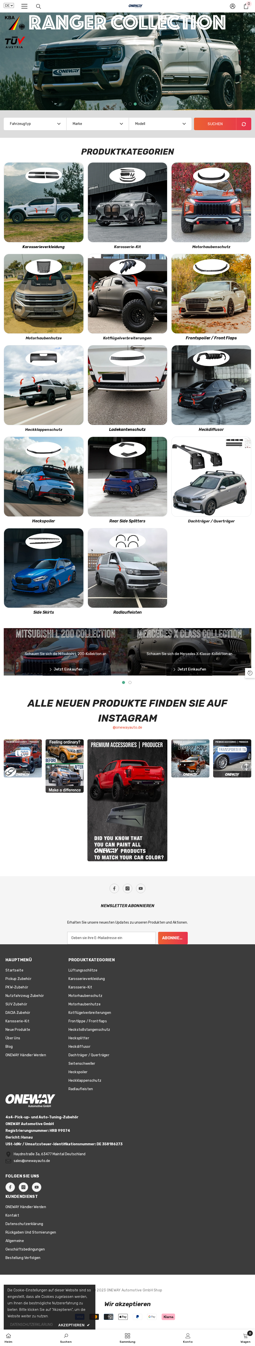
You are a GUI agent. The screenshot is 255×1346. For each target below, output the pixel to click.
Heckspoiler (43, 521)
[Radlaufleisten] (127, 568)
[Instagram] (127, 888)
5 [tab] (135, 103)
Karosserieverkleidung (43, 247)
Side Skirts (43, 612)
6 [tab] (140, 103)
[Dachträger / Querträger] (211, 476)
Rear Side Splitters (127, 521)
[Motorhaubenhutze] (43, 294)
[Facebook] (114, 888)
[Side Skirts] (43, 568)
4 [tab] (130, 103)
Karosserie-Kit (127, 247)
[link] (66, 1338)
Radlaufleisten (127, 612)
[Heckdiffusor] (211, 385)
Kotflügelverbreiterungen (127, 338)
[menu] (24, 6)
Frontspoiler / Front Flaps (211, 338)
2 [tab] (120, 103)
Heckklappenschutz (43, 429)
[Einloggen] (232, 6)
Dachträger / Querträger (211, 521)
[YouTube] (140, 888)
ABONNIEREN (175, 938)
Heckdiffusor (211, 429)
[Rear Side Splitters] (127, 476)
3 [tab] (125, 103)
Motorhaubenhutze (44, 338)
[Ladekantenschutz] (127, 385)
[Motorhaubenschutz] (211, 202)
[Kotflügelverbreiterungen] (127, 294)
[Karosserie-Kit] (127, 202)
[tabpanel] (127, 61)
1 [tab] (115, 103)
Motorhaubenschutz (211, 247)
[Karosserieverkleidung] (43, 202)
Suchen (215, 124)
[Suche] (39, 6)
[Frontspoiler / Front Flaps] (211, 294)
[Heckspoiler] (43, 476)
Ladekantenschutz (127, 429)
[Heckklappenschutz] (43, 385)
